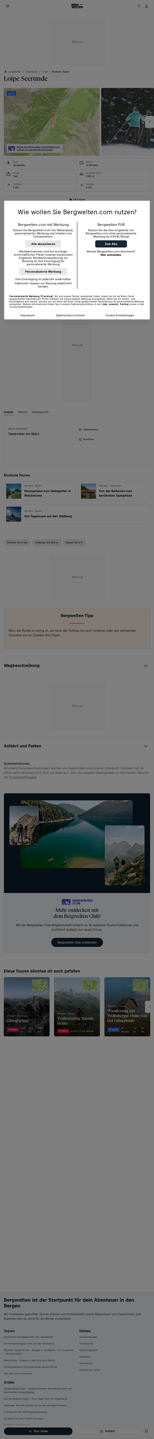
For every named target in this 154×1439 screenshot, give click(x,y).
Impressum (27, 315)
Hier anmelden (110, 254)
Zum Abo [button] (111, 243)
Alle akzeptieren (43, 243)
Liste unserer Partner (115, 304)
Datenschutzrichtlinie (70, 315)
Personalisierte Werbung (43, 271)
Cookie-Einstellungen (120, 315)
